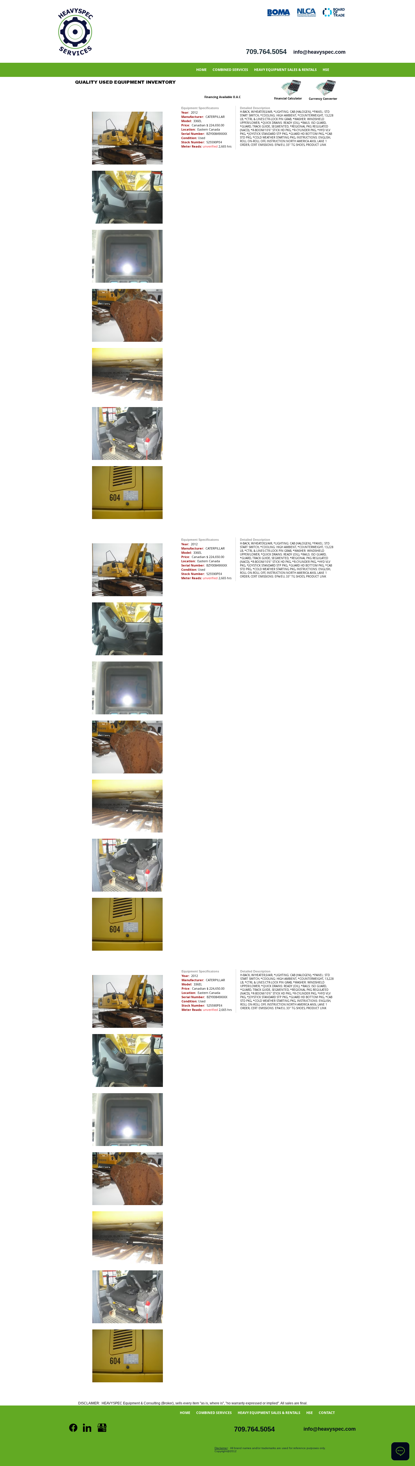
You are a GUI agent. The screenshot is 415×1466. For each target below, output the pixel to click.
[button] (230, 70)
